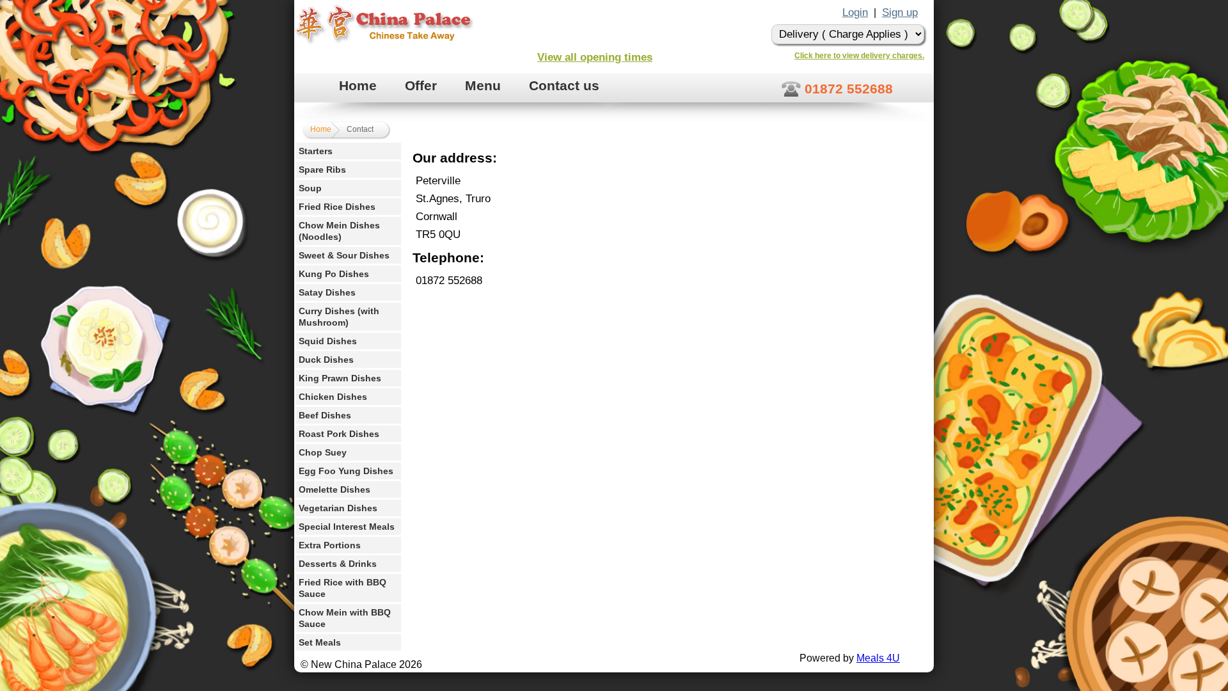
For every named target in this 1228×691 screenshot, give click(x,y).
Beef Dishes (325, 415)
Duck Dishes (326, 359)
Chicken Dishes (333, 397)
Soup (310, 188)
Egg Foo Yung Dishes (346, 471)
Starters (316, 151)
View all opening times (594, 57)
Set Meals (320, 642)
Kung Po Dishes (334, 274)
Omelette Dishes (334, 489)
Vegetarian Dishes (338, 508)
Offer (421, 85)
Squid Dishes (328, 341)
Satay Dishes (327, 292)
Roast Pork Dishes (339, 434)
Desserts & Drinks (338, 564)
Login (855, 12)
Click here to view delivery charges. (859, 55)
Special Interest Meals (347, 526)
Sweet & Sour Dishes (344, 255)
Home (358, 85)
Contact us (564, 85)
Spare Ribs (322, 169)
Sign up (900, 12)
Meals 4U (878, 658)
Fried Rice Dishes (337, 207)
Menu (483, 85)
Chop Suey (323, 452)
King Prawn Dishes (340, 378)
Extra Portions (330, 545)
